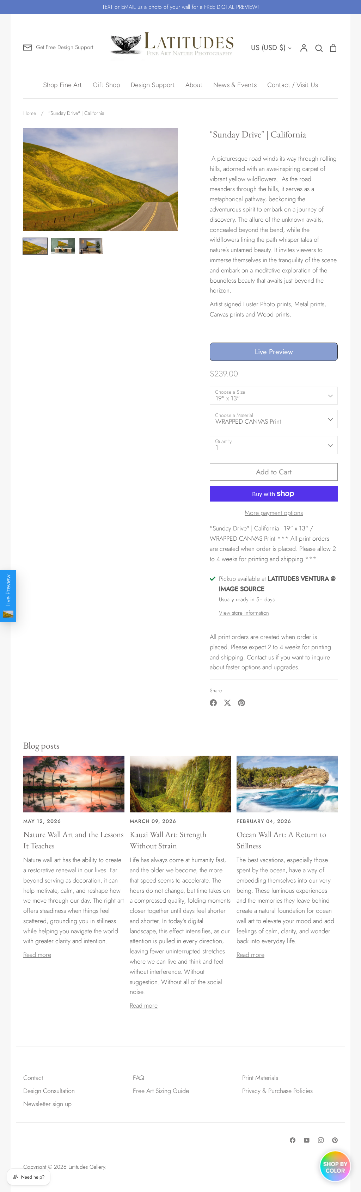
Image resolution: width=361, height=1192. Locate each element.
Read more (37, 954)
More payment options (274, 512)
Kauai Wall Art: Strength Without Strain (168, 840)
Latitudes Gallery (86, 1167)
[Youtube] (307, 1140)
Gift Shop (106, 85)
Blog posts (41, 745)
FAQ (138, 1077)
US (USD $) (268, 47)
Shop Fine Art (62, 85)
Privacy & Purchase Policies (277, 1090)
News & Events (235, 85)
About (194, 85)
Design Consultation (49, 1090)
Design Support (153, 85)
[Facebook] (293, 1140)
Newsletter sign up (47, 1103)
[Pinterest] (335, 1140)
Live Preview (274, 351)
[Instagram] (321, 1140)
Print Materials (260, 1077)
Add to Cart (274, 472)
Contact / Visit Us (292, 85)
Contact (33, 1077)
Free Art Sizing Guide (161, 1090)
